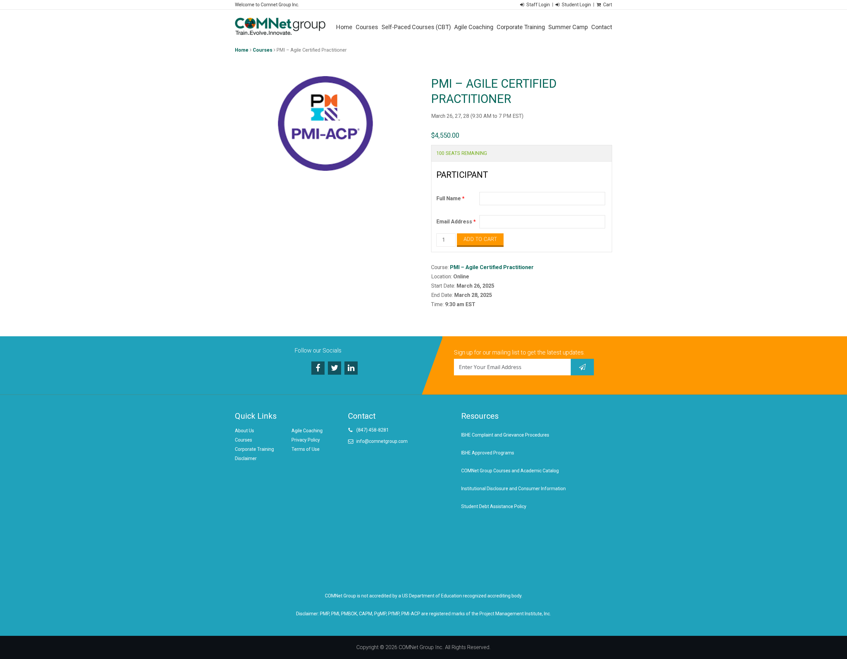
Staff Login (538, 5)
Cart (607, 5)
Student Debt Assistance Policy (493, 506)
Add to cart (480, 239)
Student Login (576, 5)
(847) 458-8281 (372, 430)
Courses (367, 27)
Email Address (456, 221)
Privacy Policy (305, 440)
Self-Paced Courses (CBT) (416, 27)
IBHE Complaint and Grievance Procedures (505, 435)
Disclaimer (246, 458)
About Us (244, 430)
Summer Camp (568, 27)
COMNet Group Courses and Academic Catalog (510, 470)
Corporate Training (521, 27)
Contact (601, 27)
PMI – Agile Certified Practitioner (492, 267)
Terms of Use (305, 449)
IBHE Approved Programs (487, 452)
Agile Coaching (473, 27)
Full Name (450, 198)
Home (344, 27)
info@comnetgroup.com (382, 441)
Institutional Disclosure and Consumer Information (513, 488)
